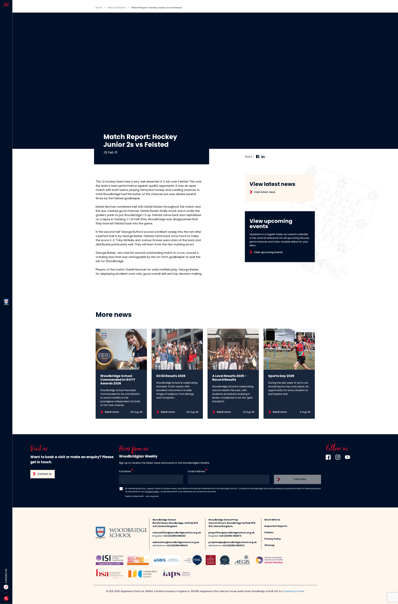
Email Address (196, 471)
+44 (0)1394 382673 (230, 536)
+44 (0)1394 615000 (174, 536)
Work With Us (272, 520)
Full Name (125, 471)
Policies (268, 533)
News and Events (117, 8)
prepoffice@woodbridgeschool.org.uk (231, 533)
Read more (112, 412)
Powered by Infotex (294, 591)
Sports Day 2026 (281, 376)
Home (99, 8)
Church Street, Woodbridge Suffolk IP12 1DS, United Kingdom (231, 525)
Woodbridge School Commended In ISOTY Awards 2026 (117, 380)
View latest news (264, 192)
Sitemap (269, 545)
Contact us (44, 474)
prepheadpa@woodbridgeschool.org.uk (232, 542)
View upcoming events (268, 252)
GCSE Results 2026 (170, 376)
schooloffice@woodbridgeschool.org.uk (177, 533)
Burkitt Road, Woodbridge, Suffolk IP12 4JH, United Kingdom (175, 525)
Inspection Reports (275, 526)
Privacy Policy (152, 492)
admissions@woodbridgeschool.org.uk (176, 542)
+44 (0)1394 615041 (176, 546)
